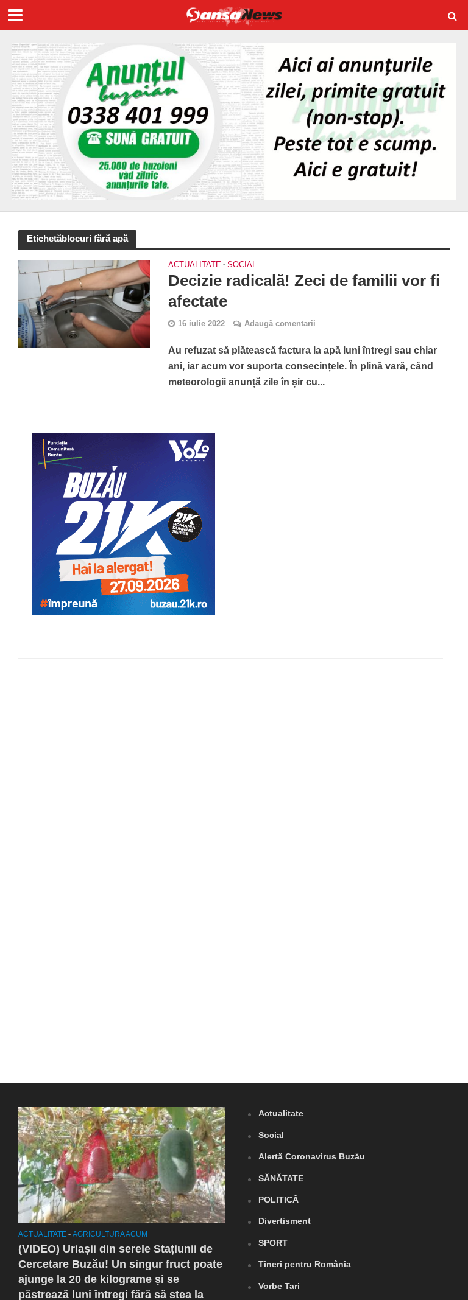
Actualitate (194, 264)
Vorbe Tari (279, 1286)
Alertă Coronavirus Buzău (311, 1156)
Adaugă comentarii (280, 323)
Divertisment (284, 1221)
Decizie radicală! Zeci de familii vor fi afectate (304, 290)
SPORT (273, 1243)
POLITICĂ (278, 1199)
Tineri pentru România (304, 1264)
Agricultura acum (110, 1234)
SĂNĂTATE (280, 1178)
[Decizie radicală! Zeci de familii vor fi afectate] (84, 304)
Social (242, 264)
